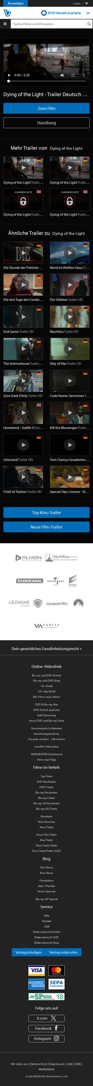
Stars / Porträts (46, 886)
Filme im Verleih (46, 767)
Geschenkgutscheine (46, 733)
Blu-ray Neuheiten (46, 792)
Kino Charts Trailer (46, 845)
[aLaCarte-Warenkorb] (86, 3)
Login (77, 3)
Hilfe (46, 915)
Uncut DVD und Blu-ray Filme (46, 720)
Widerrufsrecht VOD (46, 937)
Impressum (57, 1064)
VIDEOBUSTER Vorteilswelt (47, 754)
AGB (46, 926)
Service (46, 906)
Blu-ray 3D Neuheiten (46, 803)
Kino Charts (46, 827)
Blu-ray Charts (46, 798)
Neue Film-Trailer (46, 527)
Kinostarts (46, 816)
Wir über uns (19, 1064)
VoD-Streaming (46, 715)
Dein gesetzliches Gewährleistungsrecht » (47, 648)
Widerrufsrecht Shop (46, 942)
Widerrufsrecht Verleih (46, 932)
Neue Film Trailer (46, 834)
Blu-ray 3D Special (47, 899)
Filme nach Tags (46, 759)
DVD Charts (46, 787)
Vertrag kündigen (29, 952)
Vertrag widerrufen (63, 952)
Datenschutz (38, 1064)
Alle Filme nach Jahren (46, 696)
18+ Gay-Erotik (47, 691)
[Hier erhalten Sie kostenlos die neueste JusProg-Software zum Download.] (46, 996)
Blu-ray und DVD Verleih (46, 675)
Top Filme (46, 776)
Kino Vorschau (46, 821)
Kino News (46, 873)
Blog (46, 858)
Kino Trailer (46, 840)
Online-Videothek (46, 666)
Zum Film (47, 108)
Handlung (46, 122)
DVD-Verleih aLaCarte (64, 13)
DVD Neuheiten (46, 781)
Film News (46, 867)
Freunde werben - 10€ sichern (46, 739)
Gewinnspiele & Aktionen (46, 728)
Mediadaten (47, 1069)
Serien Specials (46, 891)
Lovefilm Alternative (46, 746)
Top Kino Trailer (46, 512)
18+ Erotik (46, 686)
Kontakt (46, 921)
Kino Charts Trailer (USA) (46, 850)
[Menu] (5, 24)
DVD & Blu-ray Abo (46, 704)
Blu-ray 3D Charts (46, 808)
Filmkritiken (47, 880)
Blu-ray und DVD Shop (46, 680)
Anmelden (15, 3)
